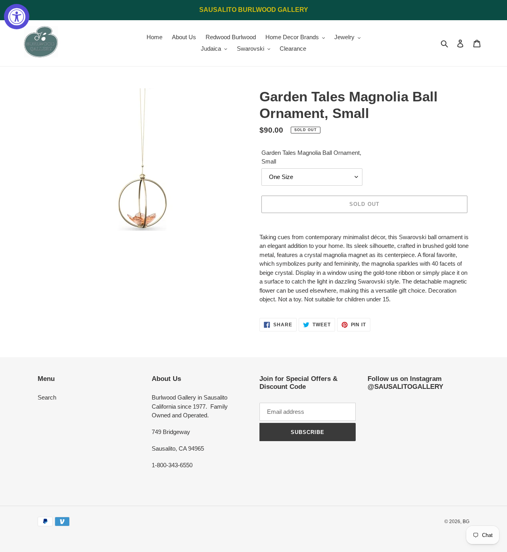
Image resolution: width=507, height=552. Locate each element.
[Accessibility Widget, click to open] (16, 16)
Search (47, 397)
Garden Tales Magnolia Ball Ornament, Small (311, 157)
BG (466, 521)
